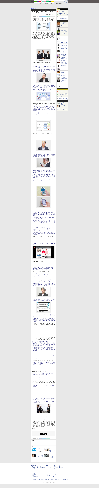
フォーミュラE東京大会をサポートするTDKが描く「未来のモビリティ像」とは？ (64, 34)
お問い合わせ (38, 479)
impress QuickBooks (62, 468)
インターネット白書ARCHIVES (35, 476)
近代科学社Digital (48, 475)
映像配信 (47, 3)
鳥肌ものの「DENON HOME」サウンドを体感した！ (64, 31)
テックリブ (54, 475)
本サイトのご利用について (33, 479)
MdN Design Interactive (55, 474)
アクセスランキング (61, 8)
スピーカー (57, 3)
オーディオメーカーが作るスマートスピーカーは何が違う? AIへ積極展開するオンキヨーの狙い (52, 450)
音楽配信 (60, 3)
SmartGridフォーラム (40, 466)
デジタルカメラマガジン (34, 474)
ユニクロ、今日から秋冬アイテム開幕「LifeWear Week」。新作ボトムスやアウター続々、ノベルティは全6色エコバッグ (63, 97)
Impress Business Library (40, 468)
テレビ (32, 3)
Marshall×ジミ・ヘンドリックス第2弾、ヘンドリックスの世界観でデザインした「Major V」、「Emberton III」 (64, 72)
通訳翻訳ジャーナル (55, 468)
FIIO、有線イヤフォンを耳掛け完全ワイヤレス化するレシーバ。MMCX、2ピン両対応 (64, 45)
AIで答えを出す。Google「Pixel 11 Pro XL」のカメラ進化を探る (64, 103)
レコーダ (34, 3)
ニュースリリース (33, 443)
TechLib (54, 476)
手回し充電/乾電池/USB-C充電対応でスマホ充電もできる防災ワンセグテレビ (64, 75)
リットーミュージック (49, 466)
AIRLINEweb (54, 466)
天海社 (61, 466)
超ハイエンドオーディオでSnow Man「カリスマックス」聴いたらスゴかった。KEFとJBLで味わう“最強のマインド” (63, 18)
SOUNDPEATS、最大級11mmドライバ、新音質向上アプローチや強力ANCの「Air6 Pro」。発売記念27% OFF (63, 12)
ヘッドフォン (43, 3)
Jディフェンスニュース (55, 467)
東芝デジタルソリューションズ (35, 442)
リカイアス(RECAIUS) (38, 67)
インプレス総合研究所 (34, 468)
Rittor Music (47, 465)
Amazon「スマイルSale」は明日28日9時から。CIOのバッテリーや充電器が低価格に (64, 55)
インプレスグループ (60, 479)
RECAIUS (32, 444)
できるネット (33, 475)
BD (49, 3)
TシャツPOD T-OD (49, 468)
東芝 (32, 441)
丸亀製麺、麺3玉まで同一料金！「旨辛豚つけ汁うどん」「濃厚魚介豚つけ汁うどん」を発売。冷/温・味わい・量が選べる (63, 92)
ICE (59, 465)
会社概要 (56, 479)
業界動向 (54, 3)
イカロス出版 (54, 465)
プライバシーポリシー (52, 479)
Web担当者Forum (33, 467)
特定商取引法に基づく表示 (65, 479)
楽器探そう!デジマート (49, 467)
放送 (51, 3)
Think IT (32, 466)
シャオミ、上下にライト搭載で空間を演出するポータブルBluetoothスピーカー (64, 69)
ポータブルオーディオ (39, 3)
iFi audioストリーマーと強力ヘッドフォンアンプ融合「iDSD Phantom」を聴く (64, 26)
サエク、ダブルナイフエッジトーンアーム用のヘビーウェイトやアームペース (64, 81)
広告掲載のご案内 (42, 479)
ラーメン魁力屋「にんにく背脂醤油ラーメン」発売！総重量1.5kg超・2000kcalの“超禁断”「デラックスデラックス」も (63, 99)
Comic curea (61, 467)
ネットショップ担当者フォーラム (41, 467)
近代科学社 (47, 474)
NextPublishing (39, 475)
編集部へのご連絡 (47, 479)
